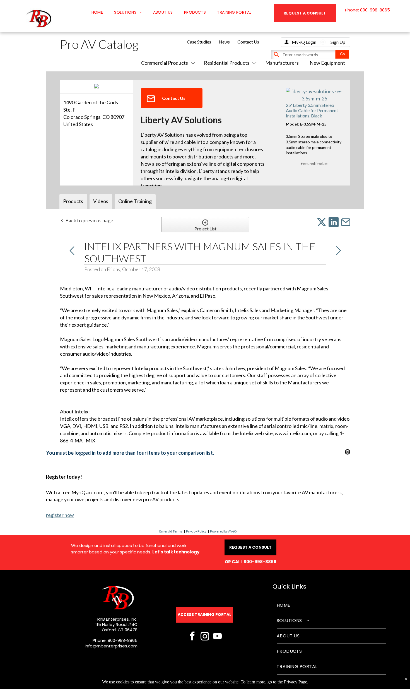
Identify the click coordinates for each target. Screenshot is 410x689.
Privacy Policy (196, 531)
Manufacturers (282, 63)
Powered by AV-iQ (223, 531)
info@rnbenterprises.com (111, 646)
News (224, 41)
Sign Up (338, 42)
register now (60, 515)
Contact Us (248, 41)
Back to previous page (88, 220)
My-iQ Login (304, 42)
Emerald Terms (170, 531)
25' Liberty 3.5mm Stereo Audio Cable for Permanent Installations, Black (312, 110)
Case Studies (199, 41)
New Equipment (327, 63)
